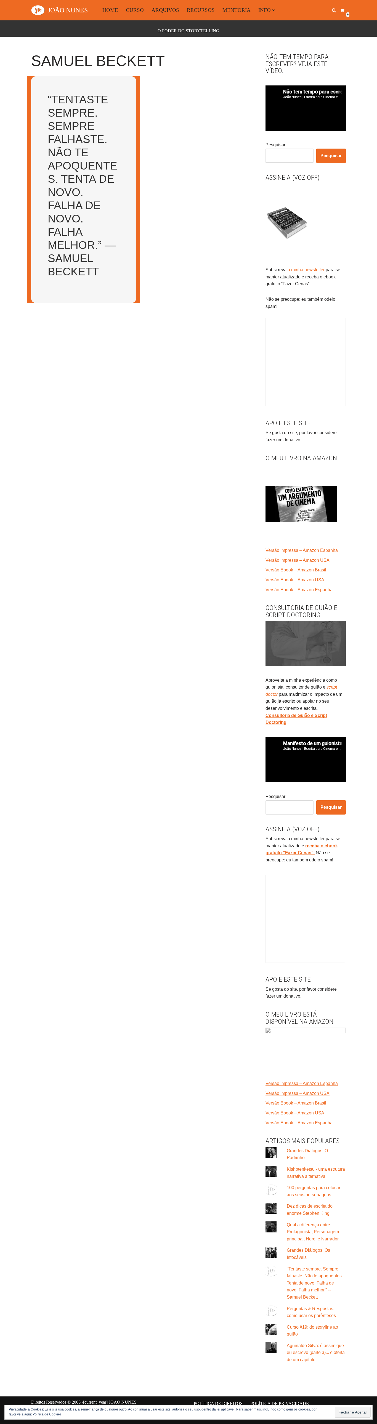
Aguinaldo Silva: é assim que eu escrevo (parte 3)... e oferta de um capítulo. (316, 1352)
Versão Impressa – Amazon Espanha (302, 550)
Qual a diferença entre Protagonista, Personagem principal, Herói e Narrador (313, 1232)
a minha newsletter (305, 269)
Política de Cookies (47, 1414)
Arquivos (165, 10)
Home (110, 10)
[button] (273, 10)
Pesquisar (275, 145)
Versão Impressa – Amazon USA (298, 560)
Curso (135, 10)
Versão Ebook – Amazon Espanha (299, 589)
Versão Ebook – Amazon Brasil (296, 570)
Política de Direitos (218, 1403)
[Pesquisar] (334, 10)
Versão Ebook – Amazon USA (295, 579)
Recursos (201, 10)
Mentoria (236, 10)
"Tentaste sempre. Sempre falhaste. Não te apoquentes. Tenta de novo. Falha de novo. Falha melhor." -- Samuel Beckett (315, 1283)
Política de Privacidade (279, 1403)
